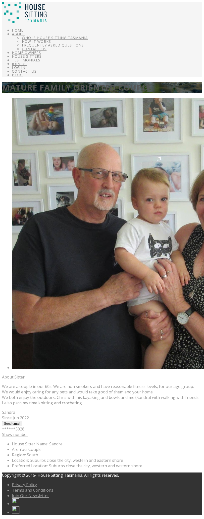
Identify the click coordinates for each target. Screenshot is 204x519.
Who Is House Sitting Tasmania (55, 37)
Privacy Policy (24, 484)
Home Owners (26, 52)
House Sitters (27, 56)
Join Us (19, 63)
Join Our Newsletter (30, 495)
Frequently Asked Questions (53, 45)
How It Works (36, 41)
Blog (17, 75)
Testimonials (26, 60)
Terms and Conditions (32, 490)
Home (17, 30)
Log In (18, 67)
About (18, 34)
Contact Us (34, 49)
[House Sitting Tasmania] (24, 21)
